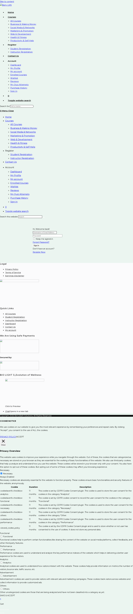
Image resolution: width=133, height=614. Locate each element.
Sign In (14, 202)
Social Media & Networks (23, 132)
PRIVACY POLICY (8, 437)
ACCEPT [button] (20, 437)
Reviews (14, 190)
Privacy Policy (11, 269)
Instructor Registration (22, 158)
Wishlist (14, 186)
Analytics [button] (4, 559)
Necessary (8, 473)
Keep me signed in (44, 239)
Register (9, 150)
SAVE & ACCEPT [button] (7, 595)
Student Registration (21, 154)
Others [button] (3, 586)
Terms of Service (13, 272)
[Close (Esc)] (8, 609)
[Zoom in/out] (1, 609)
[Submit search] (44, 217)
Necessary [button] (4, 470)
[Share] (5, 609)
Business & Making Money (23, 128)
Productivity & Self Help (22, 147)
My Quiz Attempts (19, 194)
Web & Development (21, 139)
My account (16, 179)
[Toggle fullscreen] (3, 609)
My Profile (15, 175)
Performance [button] (6, 546)
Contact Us (11, 162)
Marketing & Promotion (22, 136)
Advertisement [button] (7, 572)
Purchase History (19, 198)
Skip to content (7, 1)
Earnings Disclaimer (14, 276)
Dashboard (16, 171)
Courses (9, 121)
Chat (7, 411)
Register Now (39, 252)
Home (8, 117)
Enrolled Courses (19, 183)
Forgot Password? (41, 242)
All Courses (16, 124)
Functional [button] (4, 533)
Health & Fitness (18, 143)
